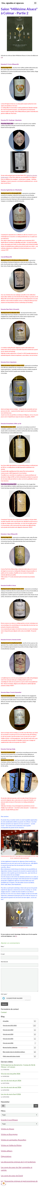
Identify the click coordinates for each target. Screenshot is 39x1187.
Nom (2, 946)
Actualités (19, 1021)
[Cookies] (4, 1183)
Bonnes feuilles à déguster (19, 1047)
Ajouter (4, 1004)
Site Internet (4, 961)
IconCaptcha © (27, 999)
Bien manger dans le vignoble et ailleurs (19, 1052)
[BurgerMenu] (35, 3)
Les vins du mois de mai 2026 (11, 1087)
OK (36, 1106)
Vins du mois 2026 (19, 1043)
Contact (4, 1012)
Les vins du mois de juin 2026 (11, 1081)
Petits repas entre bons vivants (19, 1056)
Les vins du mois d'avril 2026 (11, 1094)
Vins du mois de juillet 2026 (10, 1074)
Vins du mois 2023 (19, 1030)
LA (1, 57)
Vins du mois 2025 (19, 1038)
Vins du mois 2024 (19, 1034)
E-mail (3, 954)
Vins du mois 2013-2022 (19, 1025)
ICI (16, 936)
